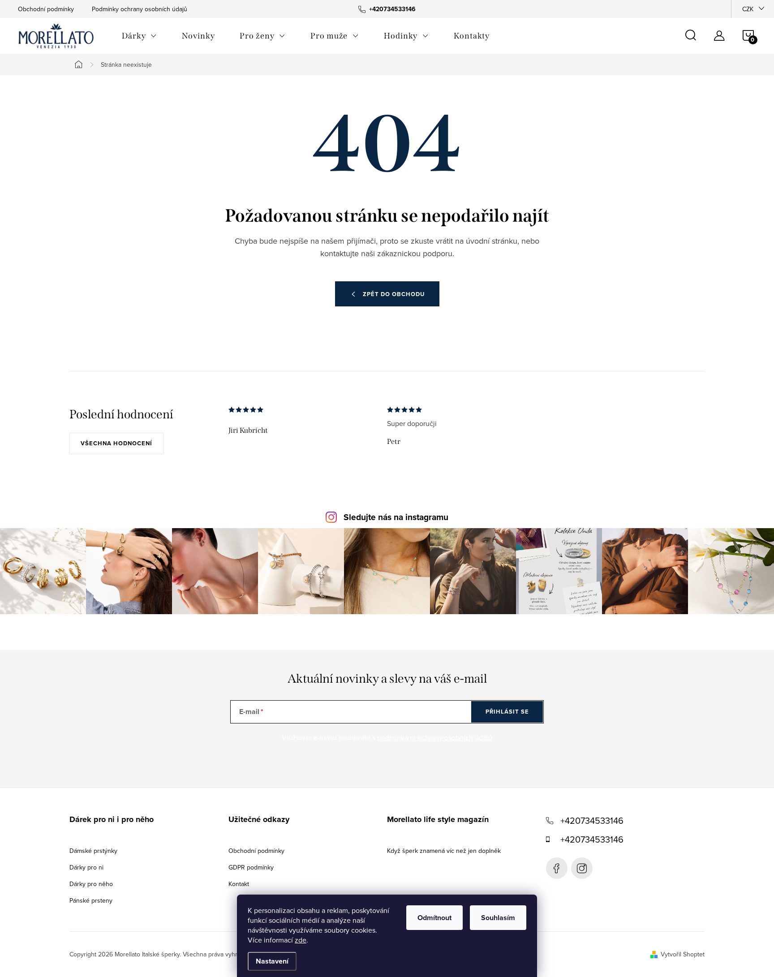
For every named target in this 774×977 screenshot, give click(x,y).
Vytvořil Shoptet (683, 954)
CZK (747, 8)
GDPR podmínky (251, 867)
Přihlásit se (507, 711)
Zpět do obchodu (394, 294)
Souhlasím (498, 917)
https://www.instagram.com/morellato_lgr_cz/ (582, 868)
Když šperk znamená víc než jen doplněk (444, 850)
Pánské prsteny (90, 900)
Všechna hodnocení (116, 443)
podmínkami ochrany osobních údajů (434, 737)
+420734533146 (592, 820)
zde (300, 940)
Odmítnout (434, 917)
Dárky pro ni (86, 867)
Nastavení (272, 961)
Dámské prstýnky (93, 851)
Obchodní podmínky (46, 8)
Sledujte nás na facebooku (557, 868)
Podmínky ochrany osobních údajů (139, 8)
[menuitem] (139, 36)
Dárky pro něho (91, 884)
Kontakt (238, 884)
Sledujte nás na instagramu (396, 517)
